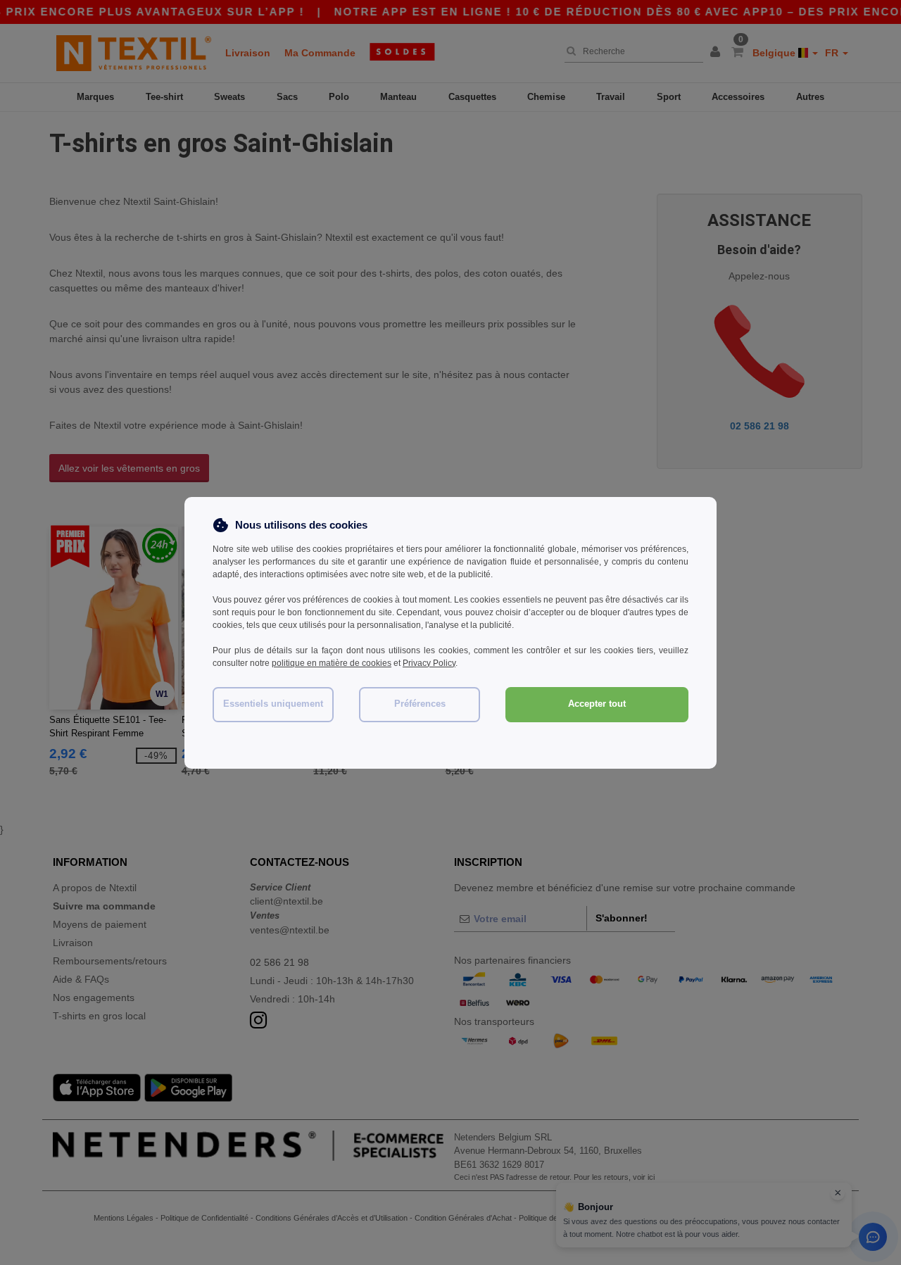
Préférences (420, 704)
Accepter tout (597, 704)
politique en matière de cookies (331, 663)
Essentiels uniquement (273, 704)
